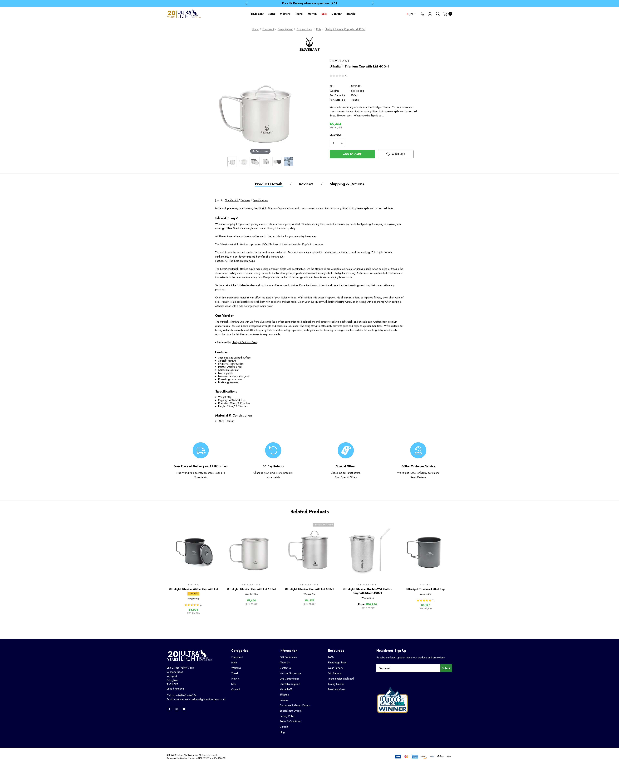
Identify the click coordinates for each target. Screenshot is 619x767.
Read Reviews (418, 477)
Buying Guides (336, 684)
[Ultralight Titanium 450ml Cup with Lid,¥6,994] (193, 549)
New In (235, 679)
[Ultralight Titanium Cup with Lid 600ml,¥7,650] (251, 549)
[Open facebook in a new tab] (169, 709)
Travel (234, 673)
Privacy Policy (287, 716)
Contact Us (285, 668)
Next (373, 3)
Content (235, 689)
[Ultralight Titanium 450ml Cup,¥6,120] (425, 549)
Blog (282, 732)
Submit (446, 668)
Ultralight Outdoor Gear (244, 342)
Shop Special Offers (346, 477)
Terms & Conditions (290, 721)
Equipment (237, 657)
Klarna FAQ (286, 689)
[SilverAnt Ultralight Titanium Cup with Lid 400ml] (232, 161)
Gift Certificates (288, 657)
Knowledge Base (337, 662)
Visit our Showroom (290, 673)
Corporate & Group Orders (295, 705)
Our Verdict (231, 200)
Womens (236, 668)
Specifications (260, 200)
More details (200, 477)
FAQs (331, 657)
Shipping (284, 694)
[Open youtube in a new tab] (184, 709)
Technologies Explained (341, 679)
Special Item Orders (290, 711)
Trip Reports (334, 673)
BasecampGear (336, 689)
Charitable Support (290, 684)
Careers (284, 727)
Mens (234, 662)
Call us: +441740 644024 (181, 695)
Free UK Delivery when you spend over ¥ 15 (309, 3)
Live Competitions (289, 679)
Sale (233, 684)
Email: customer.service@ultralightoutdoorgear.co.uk (196, 699)
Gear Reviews (336, 668)
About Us (285, 662)
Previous (246, 3)
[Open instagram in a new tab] (176, 709)
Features (245, 200)
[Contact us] (422, 14)
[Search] (437, 14)
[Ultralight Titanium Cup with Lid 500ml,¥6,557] (309, 549)
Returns (284, 700)
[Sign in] (430, 14)
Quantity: (335, 135)
